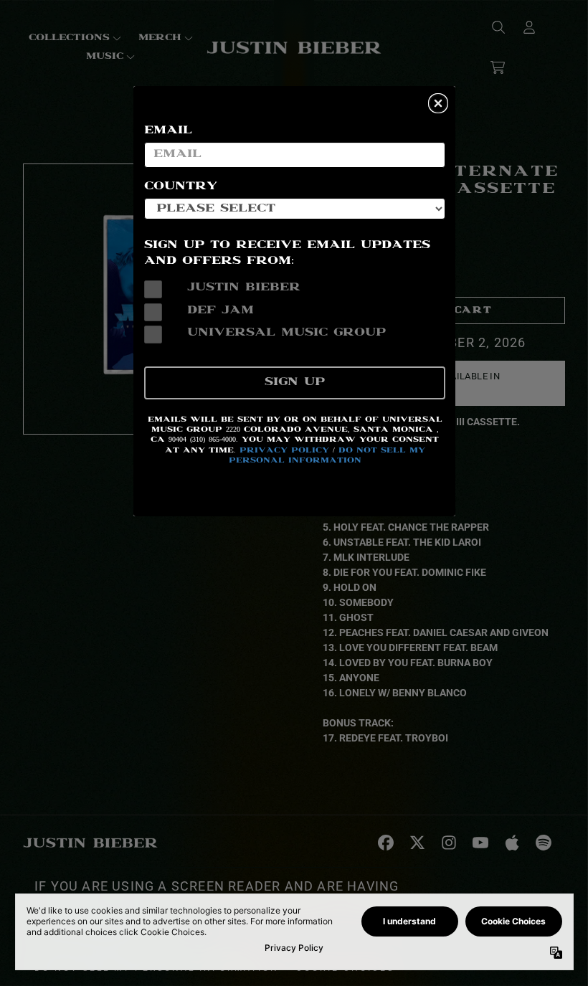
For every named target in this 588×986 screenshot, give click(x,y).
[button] (438, 103)
